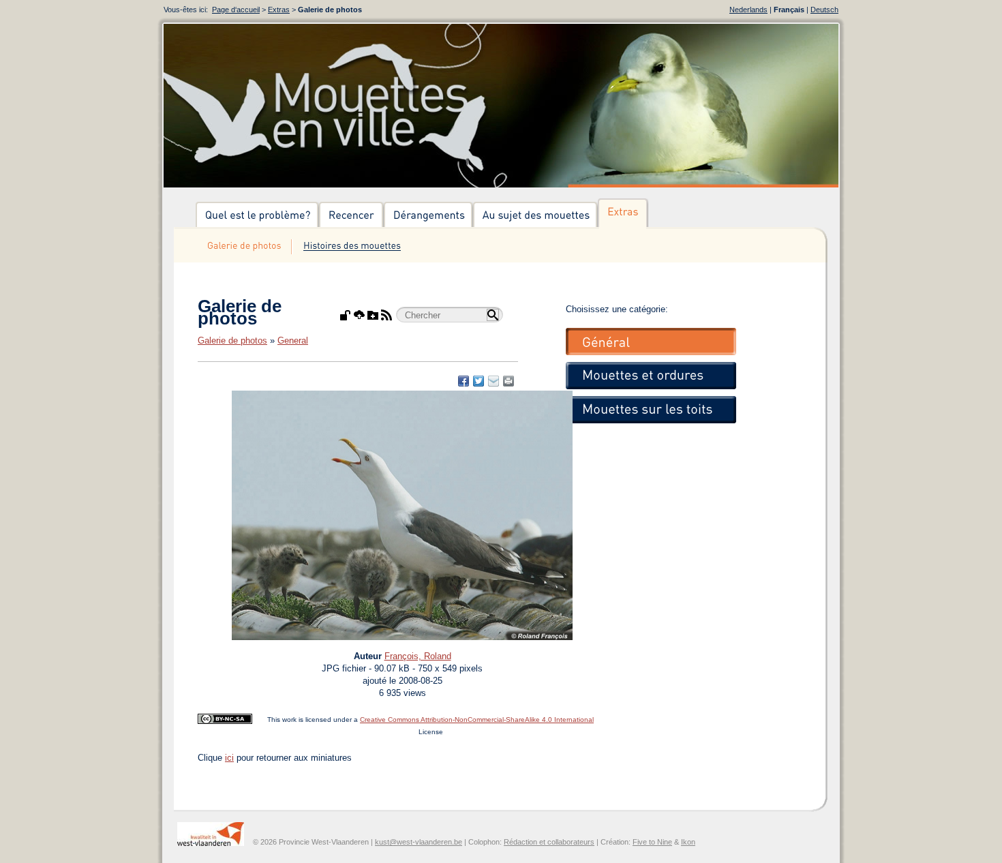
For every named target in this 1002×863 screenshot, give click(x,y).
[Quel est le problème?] (257, 215)
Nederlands (748, 9)
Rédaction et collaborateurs (549, 842)
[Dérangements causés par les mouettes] (428, 215)
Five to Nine (652, 842)
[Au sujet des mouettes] (535, 215)
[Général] (651, 341)
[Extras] (623, 215)
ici (229, 758)
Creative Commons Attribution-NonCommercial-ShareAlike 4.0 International (477, 719)
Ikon (688, 842)
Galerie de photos (232, 340)
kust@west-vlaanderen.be (418, 842)
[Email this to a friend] (508, 381)
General (292, 340)
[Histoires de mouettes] (351, 247)
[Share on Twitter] (478, 381)
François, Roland (417, 656)
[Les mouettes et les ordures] (651, 375)
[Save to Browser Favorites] (493, 381)
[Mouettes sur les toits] (651, 409)
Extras (279, 9)
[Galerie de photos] (243, 247)
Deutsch (824, 9)
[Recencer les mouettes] (351, 215)
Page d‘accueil (236, 9)
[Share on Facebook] (463, 381)
